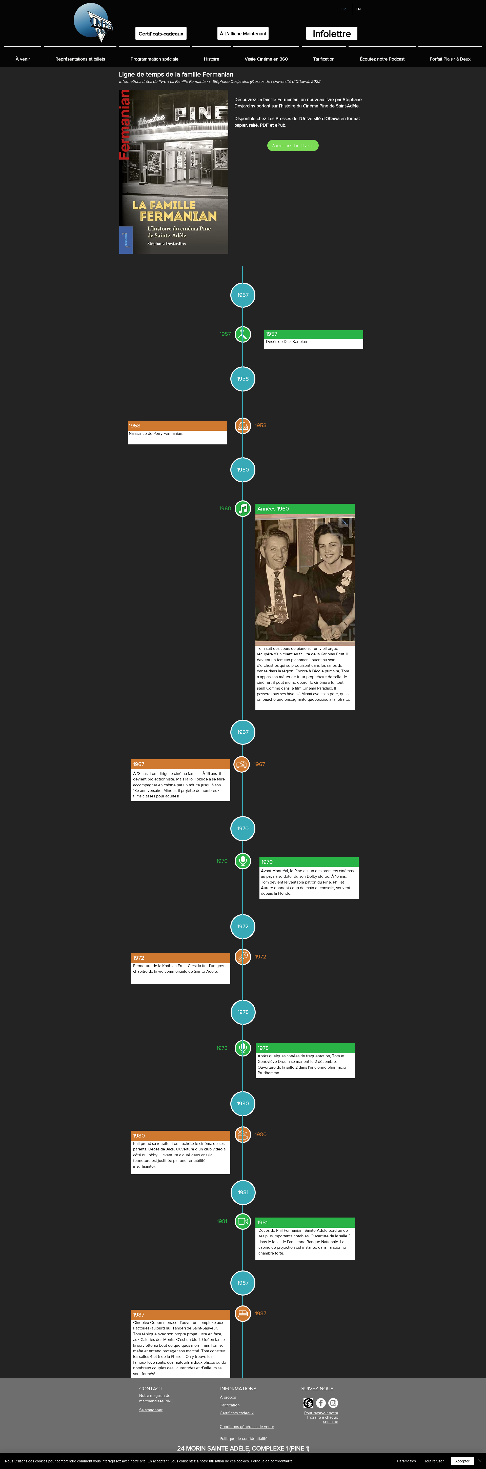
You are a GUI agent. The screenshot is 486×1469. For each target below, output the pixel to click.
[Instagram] (333, 1403)
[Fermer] (480, 1461)
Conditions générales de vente (247, 1426)
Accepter (462, 1460)
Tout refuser (434, 1460)
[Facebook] (321, 1403)
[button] (211, 56)
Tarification (230, 1405)
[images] (308, 1403)
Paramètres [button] (406, 1460)
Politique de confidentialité (272, 1460)
